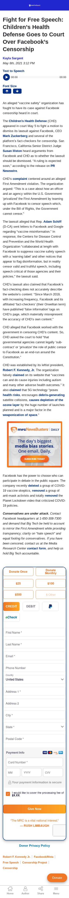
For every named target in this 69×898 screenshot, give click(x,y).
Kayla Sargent (13, 58)
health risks (11, 395)
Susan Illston (12, 151)
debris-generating (52, 395)
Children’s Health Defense (28, 121)
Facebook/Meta (43, 856)
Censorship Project (34, 862)
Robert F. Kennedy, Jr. (19, 370)
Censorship (10, 868)
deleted (33, 485)
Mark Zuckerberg (15, 136)
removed (38, 490)
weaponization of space (20, 415)
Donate (57, 878)
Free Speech (11, 862)
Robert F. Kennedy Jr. (16, 856)
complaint (20, 179)
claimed (18, 375)
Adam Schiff (52, 221)
